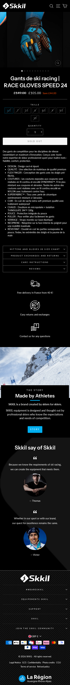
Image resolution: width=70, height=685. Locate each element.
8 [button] (41, 71)
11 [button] (48, 71)
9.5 (61, 110)
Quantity (35, 126)
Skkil (35, 618)
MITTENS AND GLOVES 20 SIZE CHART (35, 249)
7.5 (26, 110)
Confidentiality (34, 662)
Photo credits (48, 662)
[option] (35, 39)
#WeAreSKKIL (35, 589)
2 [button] (25, 71)
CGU (58, 662)
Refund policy (43, 666)
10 (35, 118)
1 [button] (22, 71)
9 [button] (43, 71)
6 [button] (35, 71)
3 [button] (27, 71)
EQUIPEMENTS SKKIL (35, 599)
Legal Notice (15, 662)
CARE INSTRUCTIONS (35, 262)
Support (35, 609)
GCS (24, 662)
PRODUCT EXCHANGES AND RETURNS (35, 256)
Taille (35, 105)
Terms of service (28, 666)
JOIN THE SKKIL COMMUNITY (35, 628)
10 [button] (46, 71)
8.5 (44, 110)
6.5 (9, 110)
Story (35, 429)
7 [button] (38, 71)
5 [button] (33, 71)
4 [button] (30, 71)
